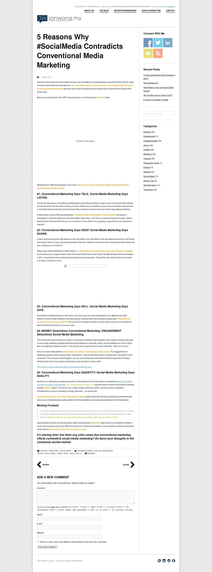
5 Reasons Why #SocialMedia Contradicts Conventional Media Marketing (80, 50)
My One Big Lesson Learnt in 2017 (157, 95)
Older (126, 464)
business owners (85, 451)
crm (96, 451)
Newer (45, 464)
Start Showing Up (150, 83)
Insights (44, 451)
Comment (90, 453)
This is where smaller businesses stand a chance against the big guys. (64, 366)
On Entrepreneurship (125, 10)
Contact (170, 10)
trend (59, 453)
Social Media (65, 451)
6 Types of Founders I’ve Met (155, 99)
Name (40, 514)
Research (147, 171)
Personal (147, 158)
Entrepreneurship (150, 140)
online (40, 453)
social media (50, 453)
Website (40, 532)
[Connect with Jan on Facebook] (148, 46)
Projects (146, 167)
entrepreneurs (106, 451)
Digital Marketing (151, 10)
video (65, 453)
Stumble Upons (149, 185)
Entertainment (149, 136)
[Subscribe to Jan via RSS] (158, 57)
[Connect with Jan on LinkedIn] (167, 46)
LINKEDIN (171, 6)
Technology (148, 189)
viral (72, 453)
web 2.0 (78, 453)
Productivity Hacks (151, 163)
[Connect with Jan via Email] (148, 57)
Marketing (54, 451)
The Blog (104, 10)
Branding (147, 131)
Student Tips (148, 180)
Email (40, 523)
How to (146, 145)
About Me (89, 10)
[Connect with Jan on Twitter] (158, 46)
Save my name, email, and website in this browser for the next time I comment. (73, 541)
